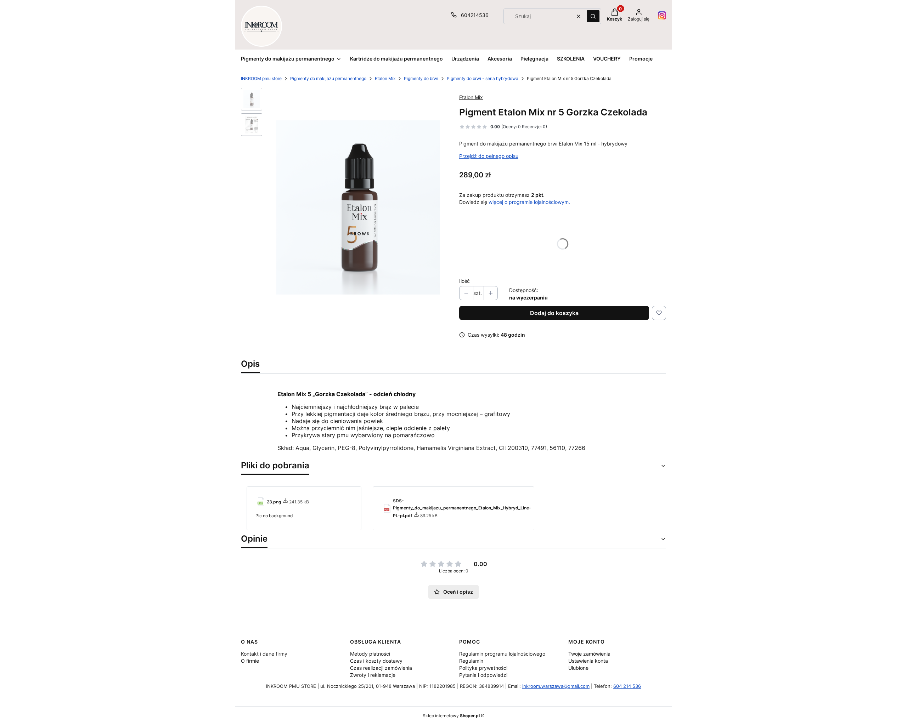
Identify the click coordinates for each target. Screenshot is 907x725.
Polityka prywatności (483, 668)
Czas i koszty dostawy (376, 661)
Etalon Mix (385, 78)
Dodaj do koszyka (554, 312)
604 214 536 (627, 686)
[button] (593, 16)
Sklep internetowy (451, 715)
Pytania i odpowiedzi (483, 675)
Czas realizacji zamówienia (381, 668)
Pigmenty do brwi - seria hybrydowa (482, 78)
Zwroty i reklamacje (372, 675)
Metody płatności (370, 654)
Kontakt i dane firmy (264, 654)
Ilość (464, 281)
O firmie (250, 661)
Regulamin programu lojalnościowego (502, 654)
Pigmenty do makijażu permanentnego (328, 78)
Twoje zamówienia (589, 654)
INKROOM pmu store (261, 78)
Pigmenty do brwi (421, 78)
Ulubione (578, 668)
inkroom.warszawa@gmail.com (556, 686)
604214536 (475, 15)
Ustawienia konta (588, 661)
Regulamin (471, 661)
